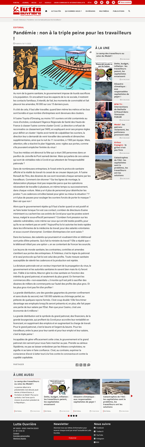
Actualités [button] (56, 11)
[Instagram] (113, 2)
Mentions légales (19, 439)
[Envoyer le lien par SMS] (88, 365)
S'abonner (72, 438)
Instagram (100, 439)
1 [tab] (69, 416)
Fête (90, 3)
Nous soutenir (125, 2)
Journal (25, 3)
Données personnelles (21, 436)
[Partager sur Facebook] (77, 365)
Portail (16, 3)
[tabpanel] (27, 396)
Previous (10, 396)
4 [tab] (76, 416)
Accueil (15, 20)
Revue (34, 3)
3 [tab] (74, 416)
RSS (97, 442)
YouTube (99, 435)
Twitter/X (99, 431)
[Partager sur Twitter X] (81, 365)
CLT (40, 3)
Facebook (100, 428)
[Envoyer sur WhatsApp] (84, 365)
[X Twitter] (101, 2)
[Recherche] (129, 11)
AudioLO (48, 3)
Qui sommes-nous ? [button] (73, 11)
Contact (16, 433)
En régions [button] (90, 11)
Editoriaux (22, 20)
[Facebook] (95, 2)
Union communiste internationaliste (69, 3)
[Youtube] (107, 2)
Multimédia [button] (104, 11)
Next (132, 396)
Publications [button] (118, 11)
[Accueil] (46, 11)
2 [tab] (71, 416)
